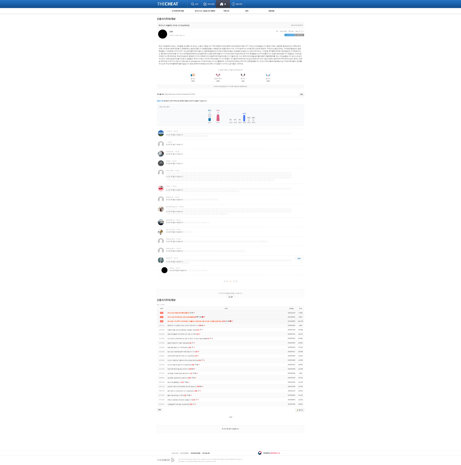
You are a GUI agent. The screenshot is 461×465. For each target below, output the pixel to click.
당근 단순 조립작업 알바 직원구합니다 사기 (182, 352)
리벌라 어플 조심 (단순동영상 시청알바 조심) (183, 330)
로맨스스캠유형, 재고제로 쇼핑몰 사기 (181, 400)
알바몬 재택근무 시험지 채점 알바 (179, 343)
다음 (230, 417)
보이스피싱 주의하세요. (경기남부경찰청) (182, 317)
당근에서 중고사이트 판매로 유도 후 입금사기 (183, 386)
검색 (194, 4)
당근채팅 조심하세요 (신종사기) (179, 378)
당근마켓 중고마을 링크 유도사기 (179, 369)
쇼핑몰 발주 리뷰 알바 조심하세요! (179, 404)
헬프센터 (237, 4)
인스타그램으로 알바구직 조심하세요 (180, 365)
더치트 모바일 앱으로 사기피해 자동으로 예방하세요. (230, 86)
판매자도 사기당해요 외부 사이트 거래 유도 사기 (184, 325)
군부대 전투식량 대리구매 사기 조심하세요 (182, 356)
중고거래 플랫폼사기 (175, 382)
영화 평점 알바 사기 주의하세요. (179, 347)
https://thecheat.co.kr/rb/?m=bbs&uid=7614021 (180, 94)
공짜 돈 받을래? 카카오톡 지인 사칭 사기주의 (183, 334)
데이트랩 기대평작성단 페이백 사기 (179, 373)
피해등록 (209, 4)
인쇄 (292, 31)
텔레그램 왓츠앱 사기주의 (176, 395)
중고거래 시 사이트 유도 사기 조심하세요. (182, 391)
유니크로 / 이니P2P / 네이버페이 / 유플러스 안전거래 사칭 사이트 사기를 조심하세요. (196, 321)
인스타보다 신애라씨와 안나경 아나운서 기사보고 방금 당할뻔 (188, 338)
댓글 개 (160, 101)
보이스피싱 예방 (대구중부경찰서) (178, 313)
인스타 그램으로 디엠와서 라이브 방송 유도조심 (184, 360)
